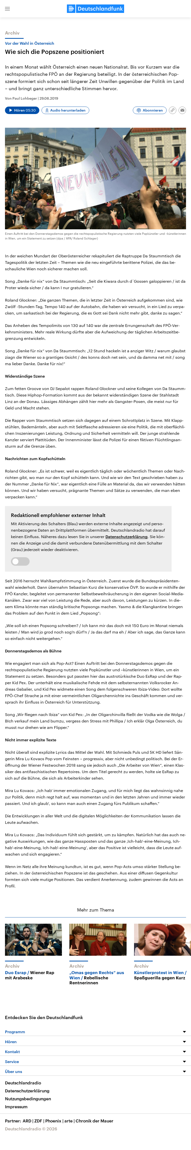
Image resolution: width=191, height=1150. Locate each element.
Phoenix (54, 1120)
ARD (28, 1120)
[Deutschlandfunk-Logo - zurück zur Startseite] (95, 8)
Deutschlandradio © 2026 (31, 1128)
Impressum (16, 1106)
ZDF (39, 1120)
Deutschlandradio (23, 1082)
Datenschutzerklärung (126, 536)
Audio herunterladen (68, 110)
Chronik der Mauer (94, 1120)
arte (69, 1120)
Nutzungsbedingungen (28, 1098)
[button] (7, 8)
